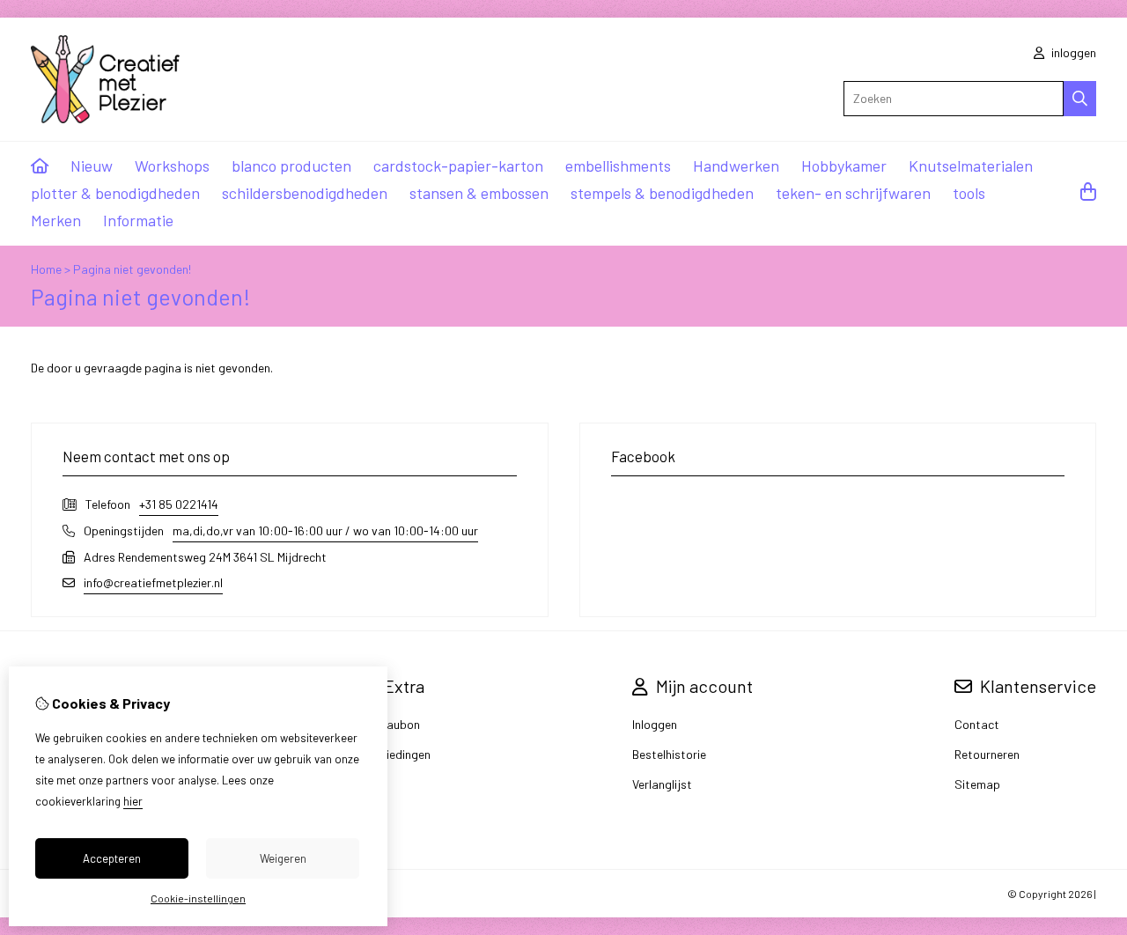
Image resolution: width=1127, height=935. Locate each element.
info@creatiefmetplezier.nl (153, 582)
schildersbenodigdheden (304, 192)
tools (969, 192)
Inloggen (654, 724)
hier (133, 801)
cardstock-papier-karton (458, 165)
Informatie (138, 220)
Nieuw (91, 165)
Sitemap (977, 784)
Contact (976, 724)
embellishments (618, 165)
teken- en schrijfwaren (853, 192)
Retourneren (987, 754)
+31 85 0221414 (178, 504)
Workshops (172, 165)
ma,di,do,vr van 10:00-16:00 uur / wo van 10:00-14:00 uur (325, 530)
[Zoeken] (1080, 98)
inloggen (1072, 52)
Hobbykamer (844, 165)
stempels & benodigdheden (662, 192)
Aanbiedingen (394, 754)
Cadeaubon (389, 724)
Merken (56, 220)
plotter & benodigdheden (115, 192)
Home (46, 268)
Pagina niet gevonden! (132, 268)
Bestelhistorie (669, 754)
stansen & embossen (479, 192)
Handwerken (736, 165)
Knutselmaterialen (971, 165)
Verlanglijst (662, 784)
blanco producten (291, 165)
